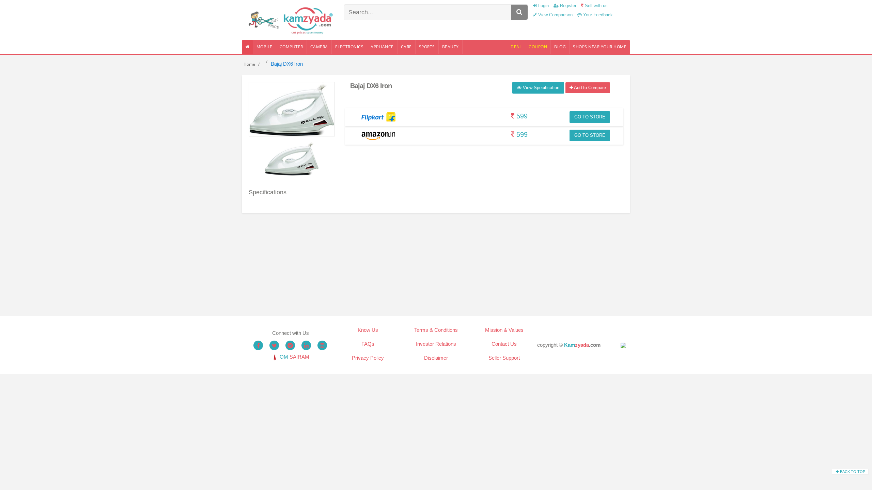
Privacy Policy (368, 358)
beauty (450, 47)
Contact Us (504, 344)
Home (249, 64)
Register (567, 5)
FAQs (367, 344)
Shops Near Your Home (599, 47)
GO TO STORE (589, 116)
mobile (264, 47)
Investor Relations (436, 344)
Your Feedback (597, 14)
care (406, 47)
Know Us (368, 330)
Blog (560, 47)
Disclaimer (436, 358)
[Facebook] (258, 345)
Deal (516, 47)
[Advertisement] (436, 260)
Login (543, 5)
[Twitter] (274, 345)
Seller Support (504, 358)
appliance (382, 47)
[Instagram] (322, 345)
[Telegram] (290, 345)
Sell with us (595, 5)
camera (319, 47)
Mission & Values (504, 330)
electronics (349, 47)
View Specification (540, 87)
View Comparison (555, 14)
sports (427, 47)
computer (291, 47)
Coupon (538, 47)
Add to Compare (589, 87)
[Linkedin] (306, 345)
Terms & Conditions (436, 330)
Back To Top (852, 472)
